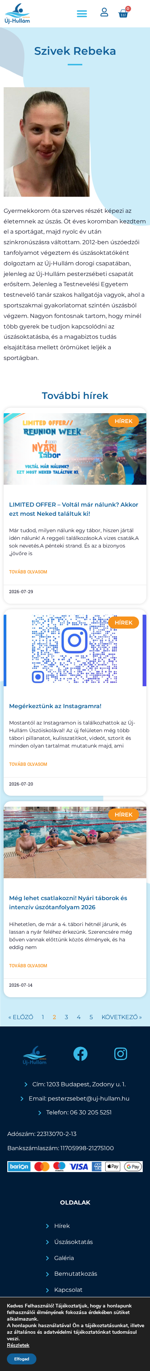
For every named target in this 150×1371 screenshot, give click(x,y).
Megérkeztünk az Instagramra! (55, 706)
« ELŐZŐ (20, 1017)
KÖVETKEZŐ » (122, 1017)
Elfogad (21, 1359)
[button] (82, 13)
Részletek (18, 1345)
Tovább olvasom (28, 572)
